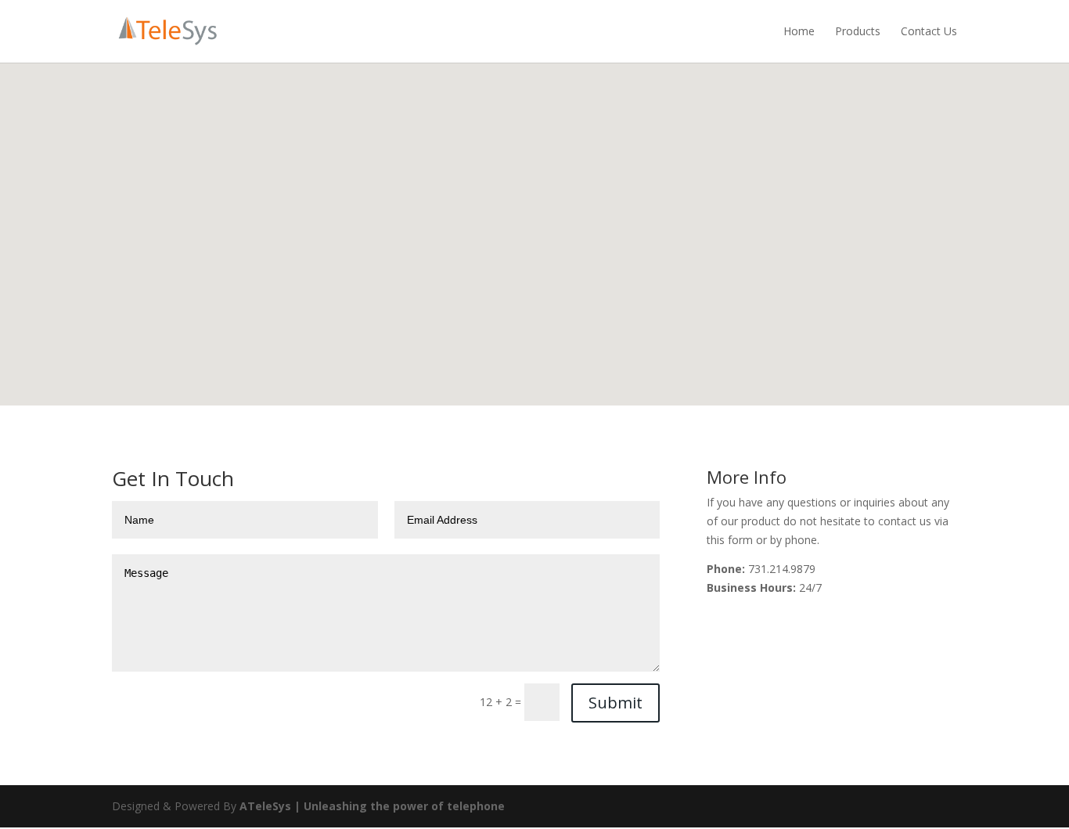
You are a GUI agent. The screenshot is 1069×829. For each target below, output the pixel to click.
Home (799, 30)
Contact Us (929, 30)
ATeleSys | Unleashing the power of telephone (372, 805)
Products (857, 30)
